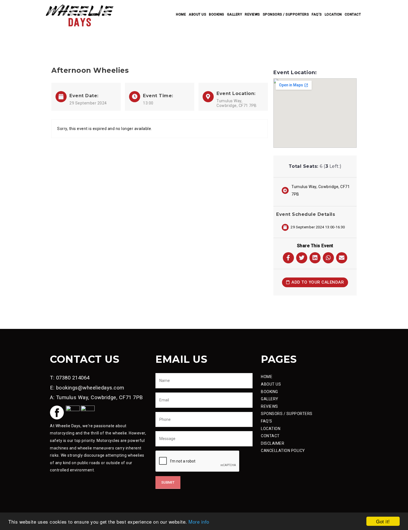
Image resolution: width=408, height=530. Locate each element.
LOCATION (270, 428)
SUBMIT (168, 482)
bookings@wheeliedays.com (90, 388)
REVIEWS (269, 406)
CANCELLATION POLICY (283, 450)
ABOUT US (271, 384)
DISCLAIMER (272, 443)
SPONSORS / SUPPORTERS (287, 413)
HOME (266, 376)
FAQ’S (266, 421)
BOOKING (269, 391)
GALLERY (269, 399)
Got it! (383, 521)
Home (181, 14)
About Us (197, 14)
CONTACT (270, 436)
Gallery (234, 14)
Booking (216, 14)
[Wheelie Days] (80, 15)
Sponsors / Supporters (286, 14)
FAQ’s (317, 14)
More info (198, 521)
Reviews (252, 14)
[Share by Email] (341, 257)
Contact (353, 14)
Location (333, 14)
